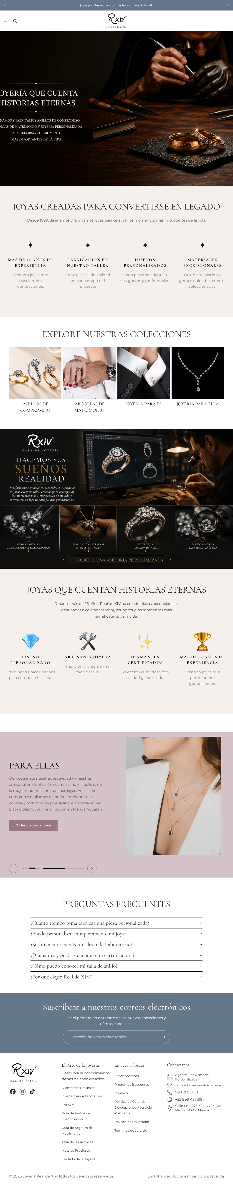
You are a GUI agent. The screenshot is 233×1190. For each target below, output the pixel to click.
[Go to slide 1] (23, 864)
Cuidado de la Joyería (79, 1159)
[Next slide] (91, 863)
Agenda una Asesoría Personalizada (192, 1077)
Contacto (121, 1093)
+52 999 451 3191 (189, 1099)
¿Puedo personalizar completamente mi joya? (78, 929)
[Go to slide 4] (37, 864)
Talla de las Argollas (77, 1142)
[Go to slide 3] (32, 864)
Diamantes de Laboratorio (82, 1096)
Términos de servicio (130, 1130)
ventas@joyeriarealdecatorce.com (202, 1085)
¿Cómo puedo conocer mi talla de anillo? (74, 961)
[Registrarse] (163, 1037)
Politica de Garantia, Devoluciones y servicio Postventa (133, 1107)
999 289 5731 (186, 1092)
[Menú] (5, 21)
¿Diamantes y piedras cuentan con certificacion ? (82, 950)
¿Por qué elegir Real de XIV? (61, 972)
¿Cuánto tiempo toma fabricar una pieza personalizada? (89, 918)
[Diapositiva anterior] (5, 5)
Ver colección (33, 801)
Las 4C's (68, 1105)
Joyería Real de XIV (40, 1176)
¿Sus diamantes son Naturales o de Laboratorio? (81, 940)
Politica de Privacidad (131, 1122)
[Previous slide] (13, 863)
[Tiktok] (32, 1091)
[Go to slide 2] (26, 864)
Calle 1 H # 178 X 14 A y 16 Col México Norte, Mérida (198, 1108)
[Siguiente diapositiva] (228, 5)
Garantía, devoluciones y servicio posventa (185, 1176)
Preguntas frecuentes (131, 1085)
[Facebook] (12, 1091)
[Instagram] (22, 1091)
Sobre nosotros (126, 1076)
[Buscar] (15, 21)
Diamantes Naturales (78, 1087)
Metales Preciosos (76, 1150)
